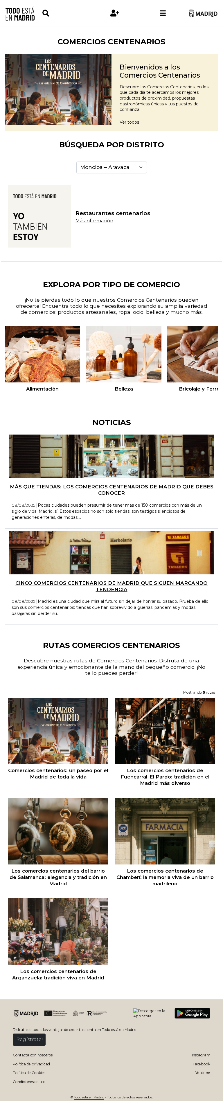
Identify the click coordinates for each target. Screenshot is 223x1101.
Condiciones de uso (29, 1082)
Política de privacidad (31, 1064)
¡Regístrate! (29, 1039)
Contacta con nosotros (33, 1055)
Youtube (202, 1073)
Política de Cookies (29, 1073)
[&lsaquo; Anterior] (10, 354)
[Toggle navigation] (162, 13)
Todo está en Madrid (89, 1097)
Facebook (201, 1064)
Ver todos (129, 122)
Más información (94, 221)
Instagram (201, 1055)
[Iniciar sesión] (114, 13)
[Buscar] (66, 13)
